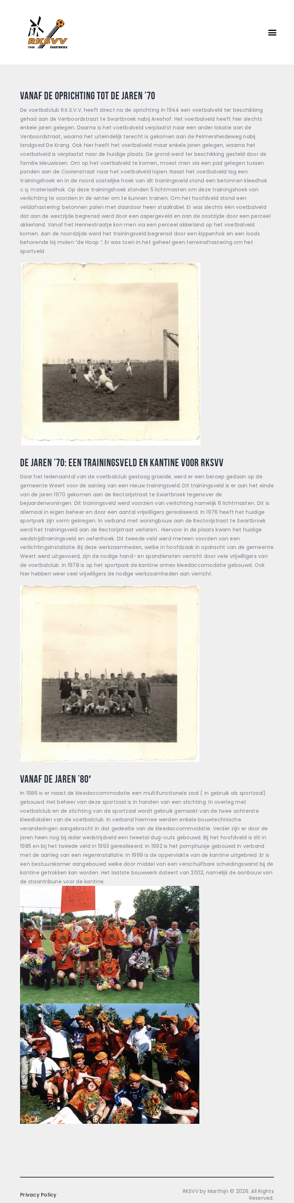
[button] (272, 32)
